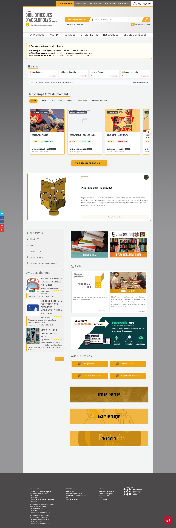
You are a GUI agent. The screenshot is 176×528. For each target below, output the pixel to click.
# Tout (33, 101)
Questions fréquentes (92, 375)
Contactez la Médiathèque (40, 512)
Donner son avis (127, 363)
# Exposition (57, 101)
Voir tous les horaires (140, 82)
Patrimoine (103, 499)
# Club (69, 101)
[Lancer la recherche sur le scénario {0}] (145, 19)
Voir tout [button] (59, 359)
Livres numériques (106, 494)
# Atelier (44, 101)
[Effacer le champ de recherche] (138, 19)
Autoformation (104, 495)
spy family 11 (45, 340)
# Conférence (82, 101)
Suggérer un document (130, 375)
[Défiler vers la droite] (148, 132)
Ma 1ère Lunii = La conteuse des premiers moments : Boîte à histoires (52, 307)
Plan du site (70, 492)
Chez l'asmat (45, 317)
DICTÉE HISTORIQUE (109, 416)
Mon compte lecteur (106, 492)
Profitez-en (103, 311)
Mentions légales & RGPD (75, 494)
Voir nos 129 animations (87, 163)
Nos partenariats (72, 499)
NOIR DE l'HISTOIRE (109, 394)
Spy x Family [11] (50, 329)
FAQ (67, 497)
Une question (88, 363)
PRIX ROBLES (109, 439)
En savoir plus (140, 311)
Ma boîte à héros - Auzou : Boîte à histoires (51, 281)
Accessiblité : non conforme (76, 495)
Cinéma (101, 497)
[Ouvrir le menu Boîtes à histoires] (168, 520)
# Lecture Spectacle (100, 101)
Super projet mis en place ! (50, 288)
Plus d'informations (115, 217)
